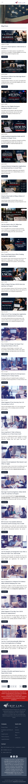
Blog (16, 16)
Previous (4, 686)
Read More (4, 56)
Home (12, 16)
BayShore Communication (19, 781)
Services (17, 730)
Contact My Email (8, 772)
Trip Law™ (11, 780)
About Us (17, 732)
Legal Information (5, 739)
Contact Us (17, 737)
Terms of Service (5, 736)
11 (20, 686)
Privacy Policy (4, 727)
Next (25, 686)
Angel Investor (4, 734)
